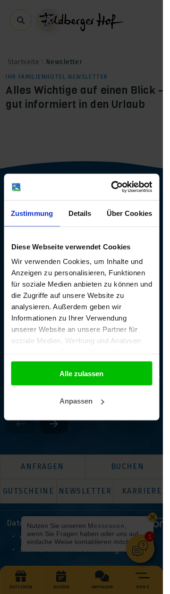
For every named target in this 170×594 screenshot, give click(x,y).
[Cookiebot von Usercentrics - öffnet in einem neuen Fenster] (114, 187)
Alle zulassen (81, 373)
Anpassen (76, 401)
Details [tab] (80, 213)
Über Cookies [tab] (129, 213)
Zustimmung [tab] (32, 213)
